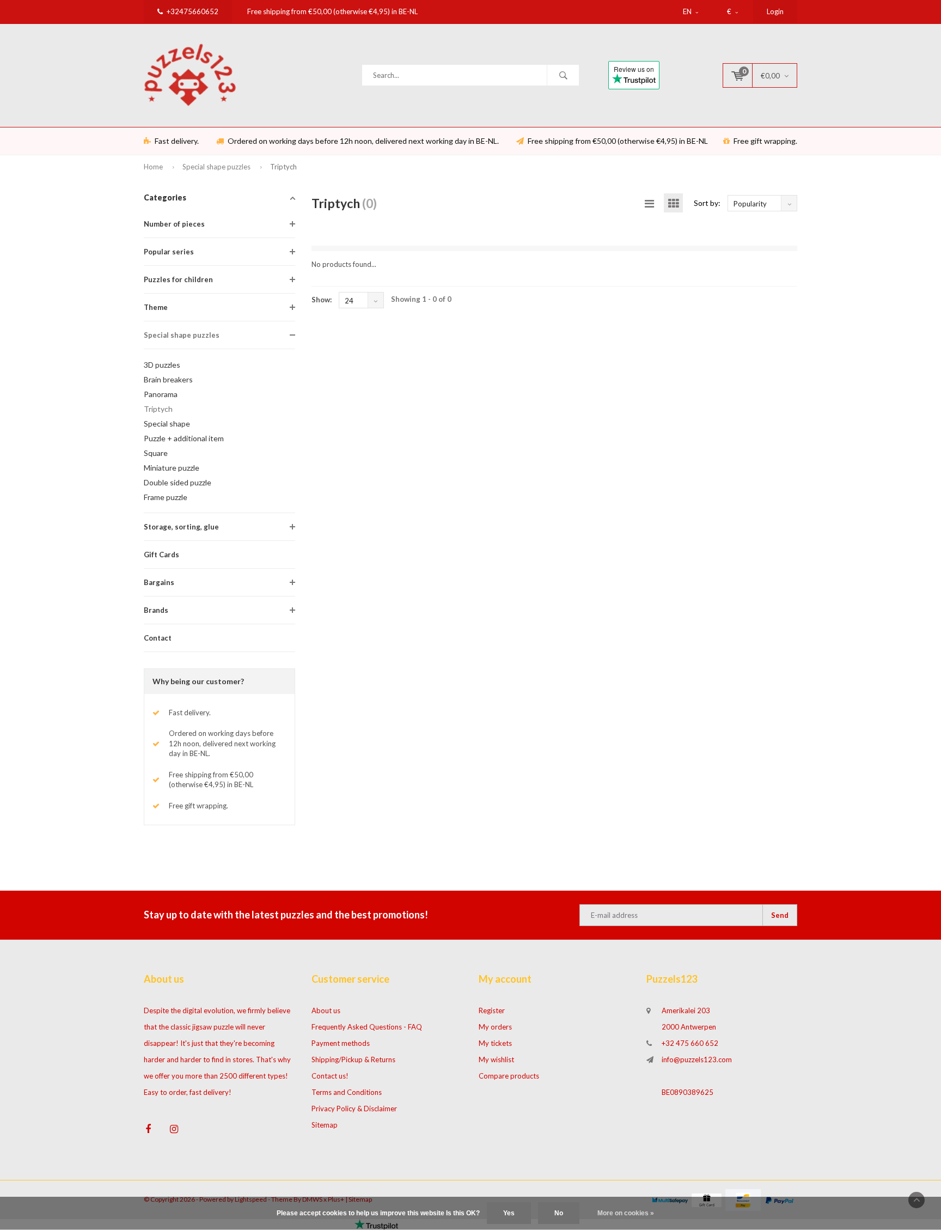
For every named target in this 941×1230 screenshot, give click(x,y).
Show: (321, 299)
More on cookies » (625, 1213)
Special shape (167, 423)
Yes (509, 1213)
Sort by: (707, 203)
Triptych (283, 166)
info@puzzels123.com (697, 1059)
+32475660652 (192, 11)
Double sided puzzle (177, 482)
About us (325, 1010)
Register (492, 1010)
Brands (156, 610)
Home (153, 166)
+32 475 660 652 (690, 1043)
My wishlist (496, 1059)
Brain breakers (168, 379)
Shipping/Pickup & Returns (353, 1059)
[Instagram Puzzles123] (174, 1129)
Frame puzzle (165, 497)
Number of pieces (174, 224)
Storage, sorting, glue (181, 526)
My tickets (495, 1043)
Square (156, 453)
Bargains (159, 582)
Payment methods (340, 1043)
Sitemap (324, 1125)
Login (775, 11)
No (558, 1213)
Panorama (161, 394)
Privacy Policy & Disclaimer (354, 1108)
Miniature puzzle (171, 467)
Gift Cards (161, 554)
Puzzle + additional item (184, 438)
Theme (156, 307)
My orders (495, 1026)
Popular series (169, 251)
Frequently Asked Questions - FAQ (366, 1026)
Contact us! (330, 1075)
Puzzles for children (178, 279)
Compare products (509, 1075)
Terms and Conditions (346, 1092)
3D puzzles (162, 364)
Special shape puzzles (216, 166)
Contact (158, 638)
